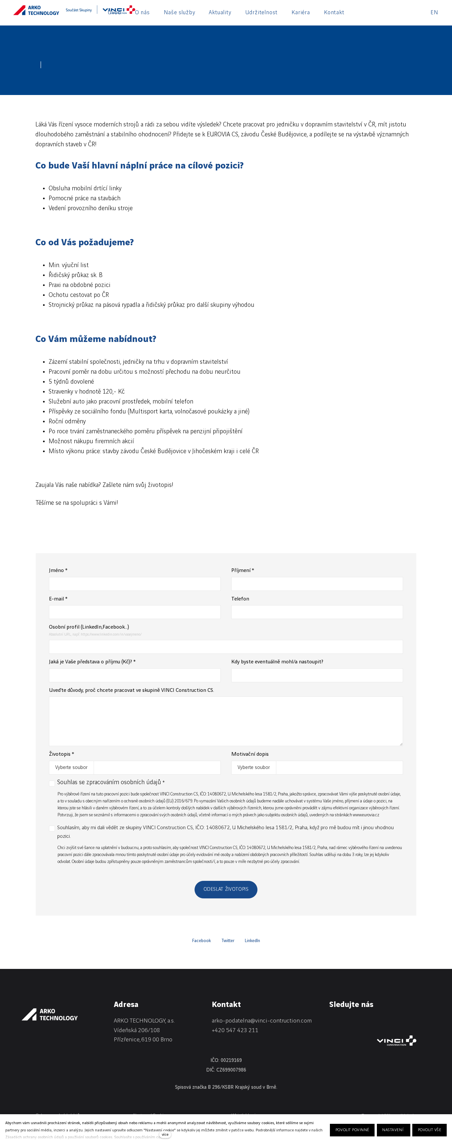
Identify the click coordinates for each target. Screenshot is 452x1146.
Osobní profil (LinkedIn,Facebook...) (89, 627)
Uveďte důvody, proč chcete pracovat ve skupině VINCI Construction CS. (131, 690)
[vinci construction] (397, 1040)
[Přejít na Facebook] (349, 1022)
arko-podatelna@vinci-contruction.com (262, 1021)
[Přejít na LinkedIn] (332, 1022)
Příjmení (242, 570)
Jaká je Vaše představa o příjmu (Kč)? (92, 662)
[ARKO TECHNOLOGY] (36, 12)
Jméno (58, 570)
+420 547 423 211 (235, 1030)
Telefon (240, 599)
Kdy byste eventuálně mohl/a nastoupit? (277, 662)
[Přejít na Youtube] (384, 1022)
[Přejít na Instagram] (367, 1022)
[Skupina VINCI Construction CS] (101, 12)
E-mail (58, 599)
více (165, 1134)
